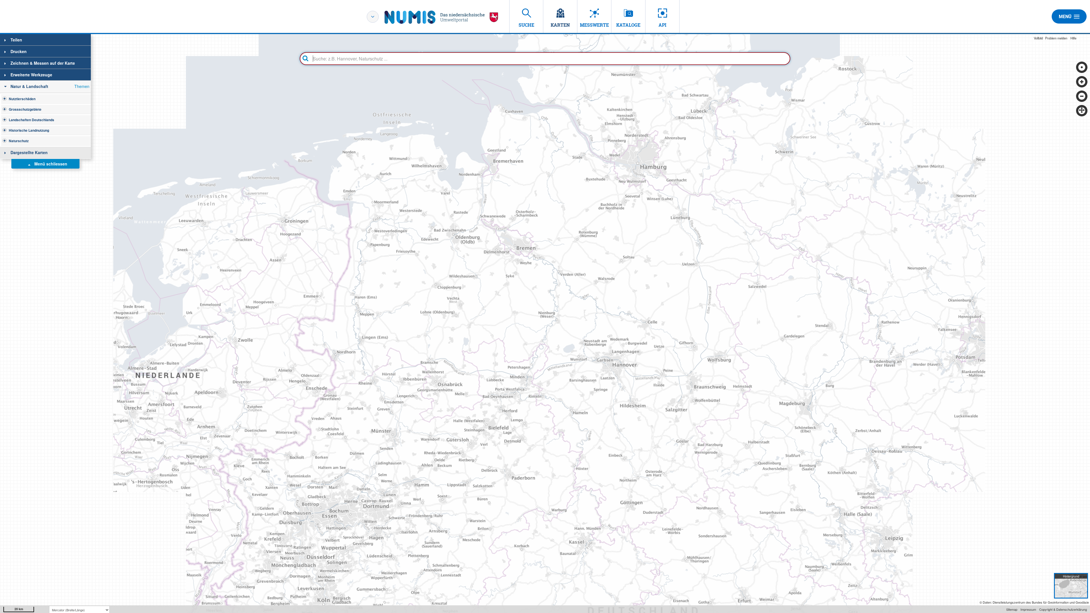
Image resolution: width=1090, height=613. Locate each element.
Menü (1065, 16)
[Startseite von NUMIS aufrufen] (441, 17)
